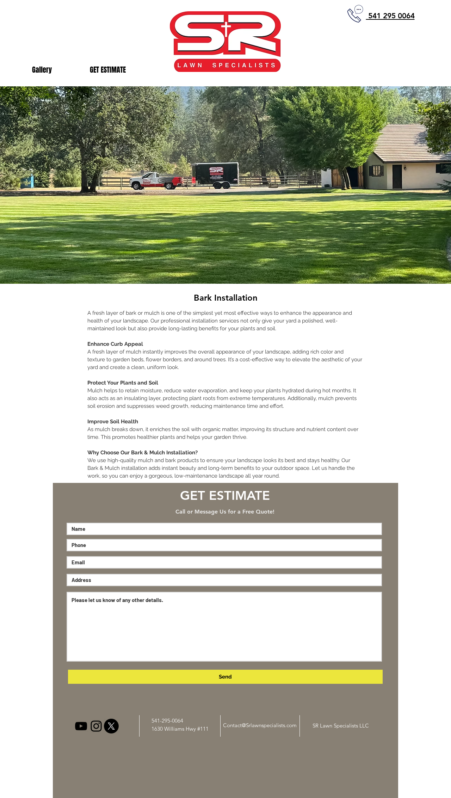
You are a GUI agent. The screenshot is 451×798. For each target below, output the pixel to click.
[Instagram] (96, 726)
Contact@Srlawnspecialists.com (260, 725)
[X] (111, 726)
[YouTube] (81, 726)
